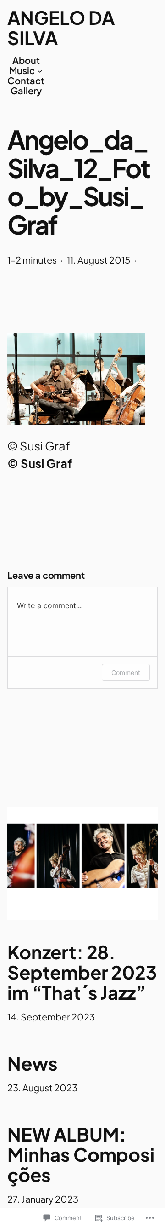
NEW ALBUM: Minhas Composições (80, 1154)
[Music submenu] (40, 70)
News (32, 1063)
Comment (125, 672)
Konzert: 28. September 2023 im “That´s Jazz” (82, 972)
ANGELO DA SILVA (61, 27)
